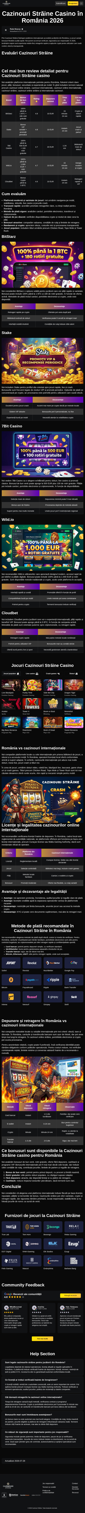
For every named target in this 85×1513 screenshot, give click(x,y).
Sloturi (72, 673)
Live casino (30, 673)
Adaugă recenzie (70, 1295)
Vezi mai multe (42, 1338)
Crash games (51, 673)
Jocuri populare (9, 673)
